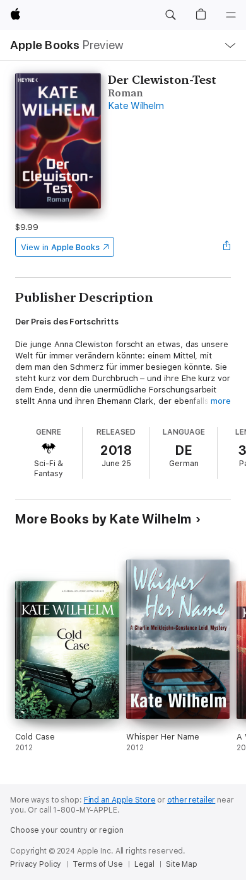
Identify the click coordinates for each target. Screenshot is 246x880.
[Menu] (231, 15)
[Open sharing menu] (227, 247)
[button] (170, 15)
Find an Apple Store (120, 800)
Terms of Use (98, 864)
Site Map (181, 864)
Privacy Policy (35, 864)
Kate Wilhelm (135, 105)
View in (60, 247)
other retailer (191, 800)
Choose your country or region (67, 830)
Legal (144, 864)
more (221, 401)
